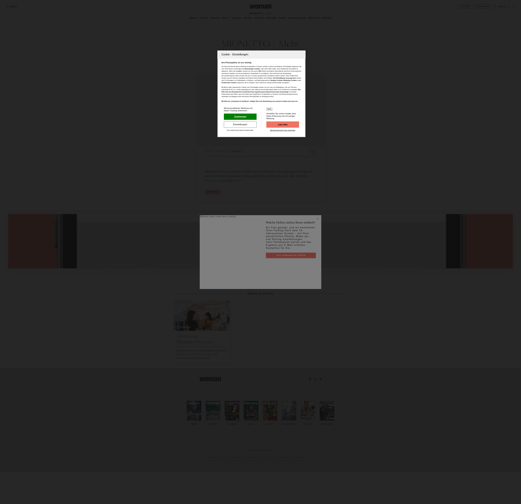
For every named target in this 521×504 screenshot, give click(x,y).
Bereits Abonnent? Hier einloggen (282, 130)
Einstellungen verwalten (240, 124)
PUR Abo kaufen (282, 124)
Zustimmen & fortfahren (240, 117)
